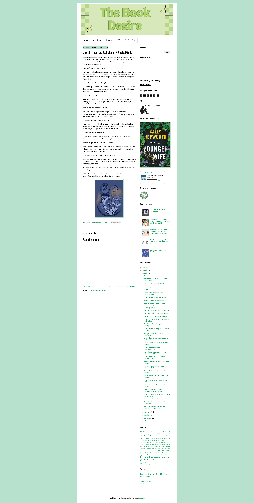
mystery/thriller (144, 455)
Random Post (147, 457)
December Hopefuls (165, 442)
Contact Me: (130, 40)
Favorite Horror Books (154, 446)
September (148, 418)
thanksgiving (146, 464)
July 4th (160, 450)
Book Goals (162, 434)
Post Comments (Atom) (98, 290)
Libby (164, 450)
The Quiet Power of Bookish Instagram (156, 313)
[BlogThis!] (114, 222)
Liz (148, 175)
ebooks (144, 444)
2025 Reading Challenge (152, 173)
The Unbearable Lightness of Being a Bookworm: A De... (155, 353)
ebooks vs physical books (152, 444)
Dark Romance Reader (164, 440)
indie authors (154, 450)
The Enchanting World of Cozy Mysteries (157, 310)
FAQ (119, 40)
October (147, 415)
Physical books (165, 455)
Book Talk (158, 473)
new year (152, 455)
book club (156, 434)
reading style (160, 459)
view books (161, 182)
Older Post (132, 287)
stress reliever (166, 462)
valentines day (161, 464)
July (145, 421)
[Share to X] (116, 222)
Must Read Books (164, 453)
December (147, 276)
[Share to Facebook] (118, 222)
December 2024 (144, 442)
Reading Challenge (159, 457)
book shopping (161, 436)
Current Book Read (151, 440)
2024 (144, 273)
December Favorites (155, 442)
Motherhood (153, 453)
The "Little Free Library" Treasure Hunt (157, 210)
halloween (167, 448)
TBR (141, 464)
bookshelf (147, 438)
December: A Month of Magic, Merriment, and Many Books (153, 390)
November (147, 412)
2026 (144, 267)
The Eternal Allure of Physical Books (155, 399)
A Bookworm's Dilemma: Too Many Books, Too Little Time (155, 407)
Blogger (142, 498)
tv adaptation (154, 464)
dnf (141, 444)
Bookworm (164, 438)
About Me (96, 40)
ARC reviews (146, 432)
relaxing (168, 459)
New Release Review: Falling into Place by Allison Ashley (159, 251)
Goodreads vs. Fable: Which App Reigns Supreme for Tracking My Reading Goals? (159, 231)
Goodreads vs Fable (159, 448)
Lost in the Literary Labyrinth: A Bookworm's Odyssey (154, 348)
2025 (144, 270)
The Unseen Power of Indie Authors (155, 316)
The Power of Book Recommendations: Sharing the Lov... (156, 307)
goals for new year (149, 448)
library (168, 450)
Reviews (109, 40)
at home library (155, 432)
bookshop (152, 438)
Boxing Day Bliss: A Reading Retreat (155, 300)
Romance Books (150, 462)
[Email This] (112, 222)
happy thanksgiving (145, 450)
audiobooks (163, 432)
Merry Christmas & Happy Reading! (154, 303)
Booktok (158, 438)
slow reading (158, 462)
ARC (141, 432)
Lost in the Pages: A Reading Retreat (155, 297)
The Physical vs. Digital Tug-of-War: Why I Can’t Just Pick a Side (159, 241)
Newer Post (86, 287)
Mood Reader (144, 453)
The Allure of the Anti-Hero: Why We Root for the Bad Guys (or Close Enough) (160, 221)
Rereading (143, 462)
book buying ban (148, 434)
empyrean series (164, 444)
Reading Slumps (90, 225)
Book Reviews (150, 436)
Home (85, 40)
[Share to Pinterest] (120, 222)
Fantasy (146, 446)
